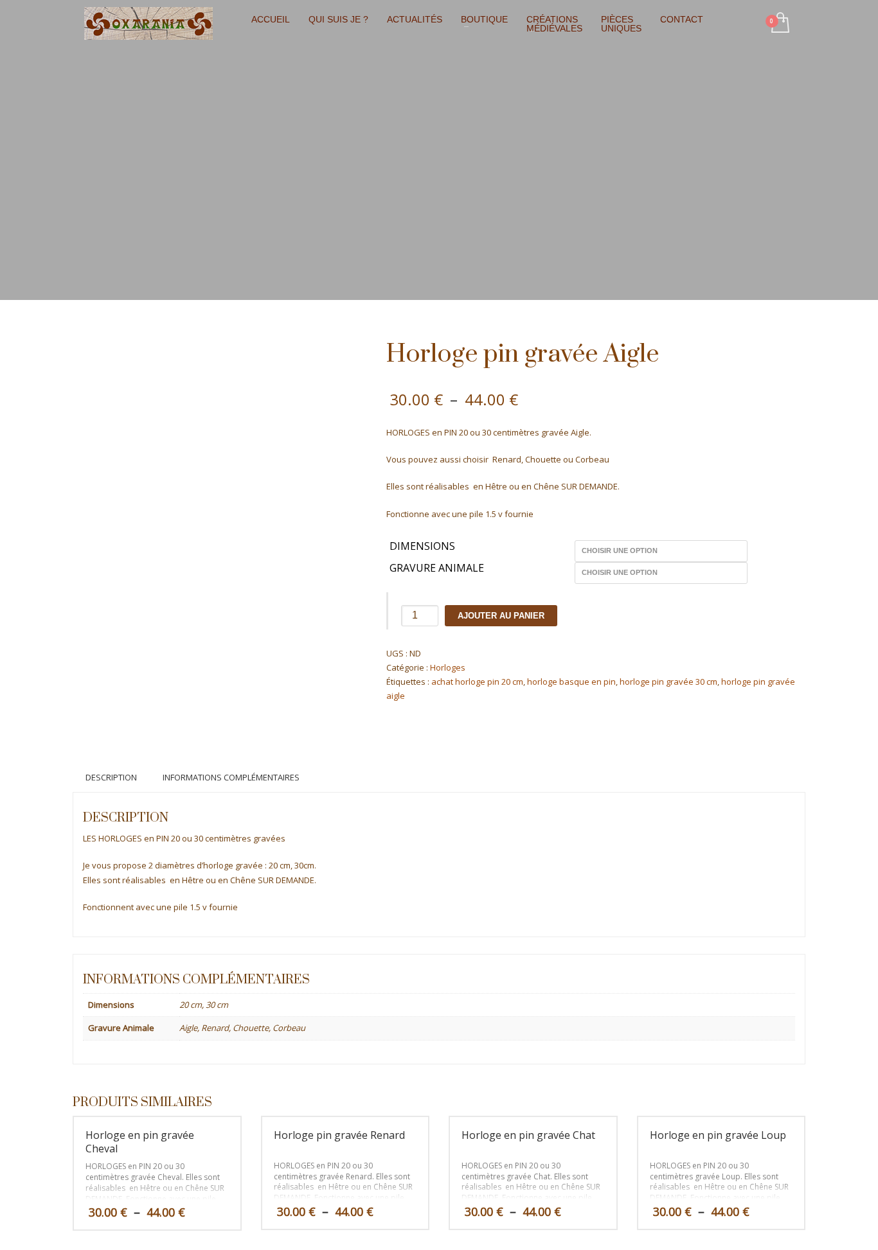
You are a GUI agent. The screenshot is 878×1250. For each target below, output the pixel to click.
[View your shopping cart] (779, 24)
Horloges (447, 667)
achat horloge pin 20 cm (477, 681)
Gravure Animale (437, 568)
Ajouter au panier (501, 616)
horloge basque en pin (571, 681)
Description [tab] (111, 777)
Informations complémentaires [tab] (231, 777)
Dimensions (422, 546)
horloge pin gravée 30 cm (668, 681)
